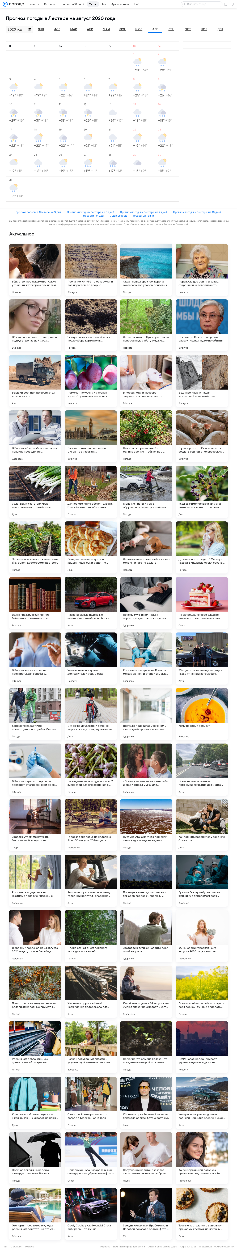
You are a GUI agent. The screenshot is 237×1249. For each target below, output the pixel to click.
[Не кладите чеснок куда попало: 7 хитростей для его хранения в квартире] (91, 770)
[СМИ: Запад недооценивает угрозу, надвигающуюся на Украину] (202, 1047)
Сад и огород (118, 215)
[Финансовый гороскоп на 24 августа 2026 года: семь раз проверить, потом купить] (202, 936)
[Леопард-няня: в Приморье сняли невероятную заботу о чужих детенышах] (146, 325)
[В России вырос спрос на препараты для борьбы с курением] (35, 658)
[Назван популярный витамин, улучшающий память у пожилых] (91, 1047)
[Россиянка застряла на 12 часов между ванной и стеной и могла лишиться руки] (146, 658)
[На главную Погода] (16, 4)
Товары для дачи (143, 215)
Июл (138, 29)
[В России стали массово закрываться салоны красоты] (146, 381)
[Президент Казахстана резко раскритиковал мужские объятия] (202, 325)
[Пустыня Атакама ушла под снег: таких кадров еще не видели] (146, 825)
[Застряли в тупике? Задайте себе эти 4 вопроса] (146, 936)
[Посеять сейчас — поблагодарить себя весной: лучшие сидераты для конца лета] (202, 992)
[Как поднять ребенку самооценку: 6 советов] (202, 825)
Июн (122, 29)
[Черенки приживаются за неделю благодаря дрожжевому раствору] (35, 547)
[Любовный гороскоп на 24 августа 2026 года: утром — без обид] (35, 936)
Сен (171, 29)
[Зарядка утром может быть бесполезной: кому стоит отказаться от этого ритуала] (35, 825)
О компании (16, 1247)
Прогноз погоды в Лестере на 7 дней (143, 212)
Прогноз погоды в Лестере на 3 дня (38, 212)
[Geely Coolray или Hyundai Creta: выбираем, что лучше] (91, 1214)
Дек (220, 29)
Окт (188, 29)
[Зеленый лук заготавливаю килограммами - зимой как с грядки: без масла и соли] (35, 492)
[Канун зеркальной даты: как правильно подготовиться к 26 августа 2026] (202, 1158)
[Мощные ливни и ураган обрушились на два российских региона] (146, 492)
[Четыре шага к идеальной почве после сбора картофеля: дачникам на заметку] (91, 325)
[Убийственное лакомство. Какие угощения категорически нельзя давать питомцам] (35, 270)
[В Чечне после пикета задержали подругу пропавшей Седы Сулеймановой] (35, 325)
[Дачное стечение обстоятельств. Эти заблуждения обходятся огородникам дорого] (91, 492)
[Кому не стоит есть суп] (202, 714)
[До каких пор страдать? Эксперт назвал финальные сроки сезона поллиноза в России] (202, 547)
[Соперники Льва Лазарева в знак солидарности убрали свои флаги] (91, 1158)
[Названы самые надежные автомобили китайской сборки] (91, 603)
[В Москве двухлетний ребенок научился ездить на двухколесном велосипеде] (91, 714)
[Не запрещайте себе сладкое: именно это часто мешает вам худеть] (202, 603)
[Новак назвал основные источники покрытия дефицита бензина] (202, 770)
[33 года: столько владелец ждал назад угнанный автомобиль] (202, 658)
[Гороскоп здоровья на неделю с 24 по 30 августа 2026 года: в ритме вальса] (91, 825)
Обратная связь (188, 1247)
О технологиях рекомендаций (162, 1247)
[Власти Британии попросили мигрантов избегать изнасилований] (91, 436)
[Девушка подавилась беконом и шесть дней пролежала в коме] (146, 714)
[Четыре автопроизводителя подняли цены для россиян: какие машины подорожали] (202, 1103)
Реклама (29, 1247)
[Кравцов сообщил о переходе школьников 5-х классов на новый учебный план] (35, 1103)
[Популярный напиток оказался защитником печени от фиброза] (146, 1158)
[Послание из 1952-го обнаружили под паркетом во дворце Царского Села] (91, 270)
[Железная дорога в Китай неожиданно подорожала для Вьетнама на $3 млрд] (91, 992)
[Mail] (5, 4)
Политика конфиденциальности (129, 1247)
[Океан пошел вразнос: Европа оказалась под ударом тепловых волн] (146, 270)
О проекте (105, 1247)
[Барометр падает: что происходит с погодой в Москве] (35, 714)
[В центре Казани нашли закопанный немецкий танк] (202, 381)
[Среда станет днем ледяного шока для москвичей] (91, 936)
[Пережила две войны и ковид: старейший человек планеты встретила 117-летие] (202, 270)
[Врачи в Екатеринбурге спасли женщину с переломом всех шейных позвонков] (202, 881)
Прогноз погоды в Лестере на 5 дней (90, 212)
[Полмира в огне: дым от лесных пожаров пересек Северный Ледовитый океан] (146, 881)
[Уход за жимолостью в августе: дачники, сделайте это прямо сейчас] (202, 492)
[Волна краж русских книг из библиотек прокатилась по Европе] (35, 603)
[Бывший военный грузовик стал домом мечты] (35, 381)
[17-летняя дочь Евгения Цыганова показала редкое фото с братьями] (146, 1103)
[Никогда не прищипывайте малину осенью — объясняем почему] (146, 436)
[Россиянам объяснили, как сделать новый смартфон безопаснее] (35, 1047)
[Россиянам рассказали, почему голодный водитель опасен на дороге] (91, 881)
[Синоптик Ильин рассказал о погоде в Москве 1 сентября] (91, 1103)
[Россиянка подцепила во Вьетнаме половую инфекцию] (35, 881)
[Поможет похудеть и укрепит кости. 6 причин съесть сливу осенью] (91, 381)
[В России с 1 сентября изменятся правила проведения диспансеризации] (35, 436)
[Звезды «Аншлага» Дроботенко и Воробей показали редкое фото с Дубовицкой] (146, 1214)
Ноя (204, 29)
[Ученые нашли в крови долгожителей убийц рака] (91, 658)
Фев (57, 29)
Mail (5, 1247)
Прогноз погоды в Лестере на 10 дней (197, 212)
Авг (155, 29)
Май (106, 29)
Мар (73, 29)
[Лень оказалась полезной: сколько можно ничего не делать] (146, 547)
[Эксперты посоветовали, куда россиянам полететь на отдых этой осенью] (35, 1214)
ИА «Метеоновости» (224, 1247)
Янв (41, 29)
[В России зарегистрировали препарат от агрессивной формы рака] (35, 770)
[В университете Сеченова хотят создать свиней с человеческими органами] (202, 436)
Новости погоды (93, 215)
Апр (90, 29)
